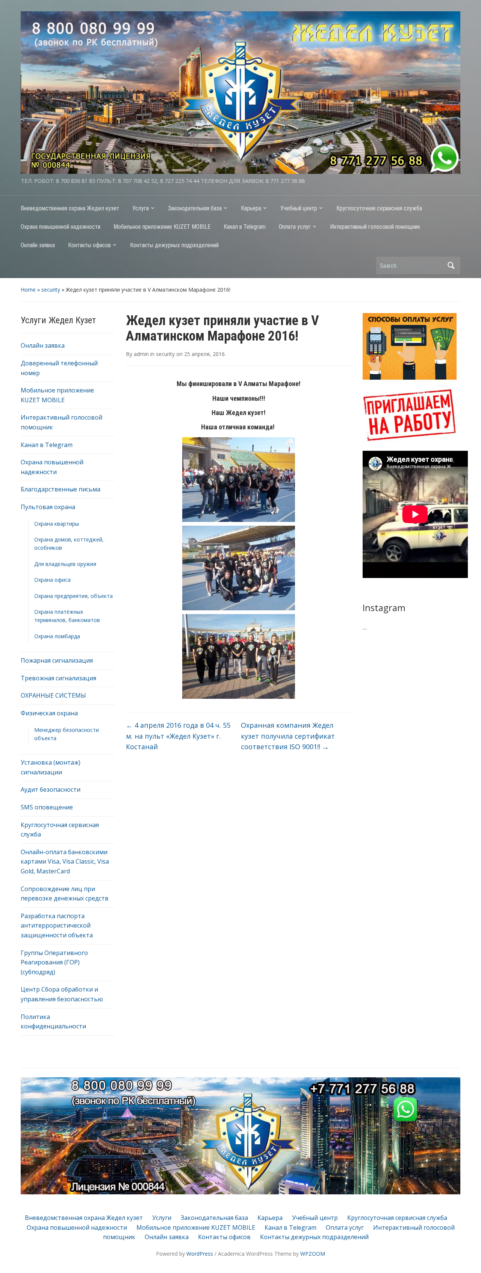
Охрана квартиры (56, 523)
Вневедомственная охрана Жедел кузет (70, 208)
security (50, 289)
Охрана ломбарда (57, 636)
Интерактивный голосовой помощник (375, 226)
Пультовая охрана (48, 507)
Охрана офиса (52, 579)
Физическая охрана (49, 713)
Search (451, 265)
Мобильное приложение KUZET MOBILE (161, 226)
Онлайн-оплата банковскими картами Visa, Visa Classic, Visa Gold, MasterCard (65, 861)
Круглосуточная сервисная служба (379, 208)
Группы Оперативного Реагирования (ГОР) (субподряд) (54, 962)
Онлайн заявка (38, 245)
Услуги (140, 208)
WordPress (199, 1253)
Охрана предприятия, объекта (73, 595)
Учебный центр (298, 208)
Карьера (251, 208)
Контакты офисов (89, 245)
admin (141, 353)
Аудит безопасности (50, 789)
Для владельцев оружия (65, 563)
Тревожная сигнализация (58, 678)
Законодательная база (195, 208)
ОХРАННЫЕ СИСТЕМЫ (53, 695)
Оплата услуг (295, 226)
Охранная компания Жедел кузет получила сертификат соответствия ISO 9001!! (288, 736)
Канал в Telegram (245, 226)
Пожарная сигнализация (57, 660)
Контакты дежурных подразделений (174, 245)
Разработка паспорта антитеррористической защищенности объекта (57, 925)
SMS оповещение (47, 807)
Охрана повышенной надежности (60, 226)
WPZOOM (312, 1253)
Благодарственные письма (60, 489)
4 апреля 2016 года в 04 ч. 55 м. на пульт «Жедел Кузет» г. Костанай (178, 736)
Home (28, 289)
